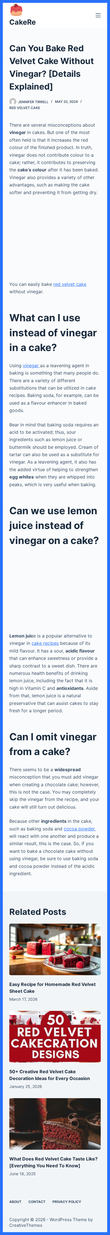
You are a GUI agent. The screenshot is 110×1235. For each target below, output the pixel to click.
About (15, 1202)
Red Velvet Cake (24, 108)
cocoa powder (79, 829)
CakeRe (22, 22)
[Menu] (98, 15)
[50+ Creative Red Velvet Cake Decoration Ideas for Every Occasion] (54, 1036)
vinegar (31, 365)
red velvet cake (69, 284)
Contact (36, 1202)
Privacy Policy (66, 1202)
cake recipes (45, 643)
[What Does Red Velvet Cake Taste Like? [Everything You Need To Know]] (54, 1124)
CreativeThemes (25, 1225)
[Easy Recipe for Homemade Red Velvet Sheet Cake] (54, 949)
